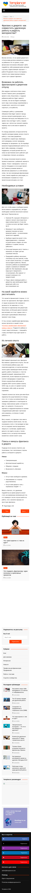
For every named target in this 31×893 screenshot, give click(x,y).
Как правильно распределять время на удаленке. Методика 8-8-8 (19, 758)
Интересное (7, 660)
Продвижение (7, 670)
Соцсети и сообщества (10, 678)
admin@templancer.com (8, 870)
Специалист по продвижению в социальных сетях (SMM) (19, 708)
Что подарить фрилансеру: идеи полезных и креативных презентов (15, 573)
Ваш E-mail (6, 633)
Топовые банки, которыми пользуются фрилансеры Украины (18, 748)
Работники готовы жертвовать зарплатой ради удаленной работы (19, 768)
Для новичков (7, 657)
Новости (5, 664)
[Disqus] (15, 603)
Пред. (7, 511)
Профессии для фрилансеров (12, 668)
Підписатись (15, 641)
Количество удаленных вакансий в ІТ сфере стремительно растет (19, 738)
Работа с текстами (8, 674)
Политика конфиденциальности (11, 882)
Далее (24, 511)
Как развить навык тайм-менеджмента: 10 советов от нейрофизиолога (20, 690)
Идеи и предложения (8, 878)
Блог (13, 37)
